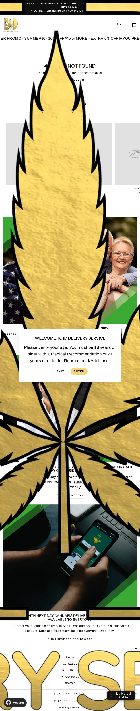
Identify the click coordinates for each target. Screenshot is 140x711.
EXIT (60, 371)
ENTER (79, 371)
